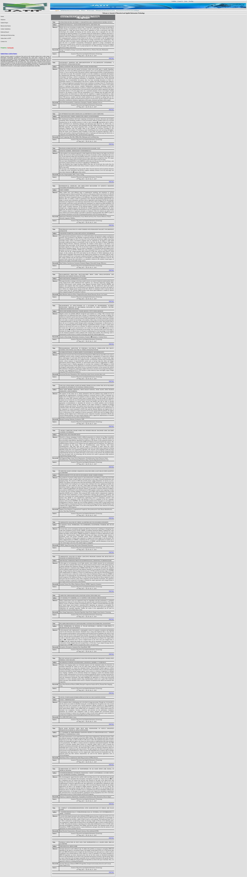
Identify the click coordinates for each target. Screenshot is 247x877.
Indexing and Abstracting (7, 35)
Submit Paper (4, 22)
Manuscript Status (6, 26)
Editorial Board (5, 32)
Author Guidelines (6, 29)
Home (2, 16)
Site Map (191, 1)
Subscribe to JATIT (6, 38)
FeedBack (174, 1)
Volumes (3, 19)
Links (186, 1)
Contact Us (4, 41)
